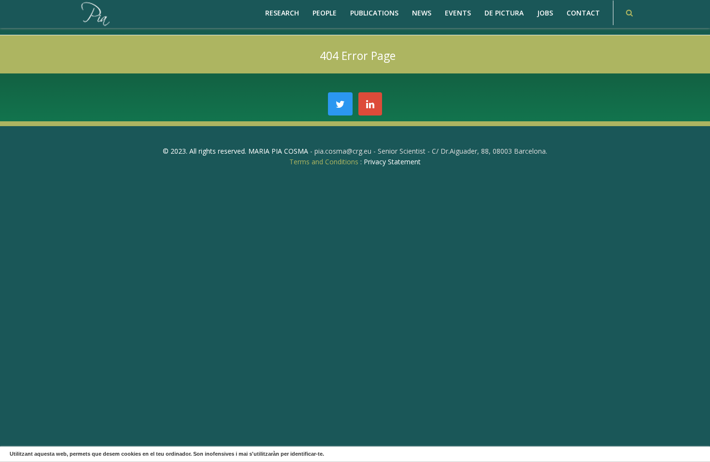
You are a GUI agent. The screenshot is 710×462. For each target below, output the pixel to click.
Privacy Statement (392, 161)
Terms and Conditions (323, 161)
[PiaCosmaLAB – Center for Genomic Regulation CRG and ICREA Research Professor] (94, 13)
